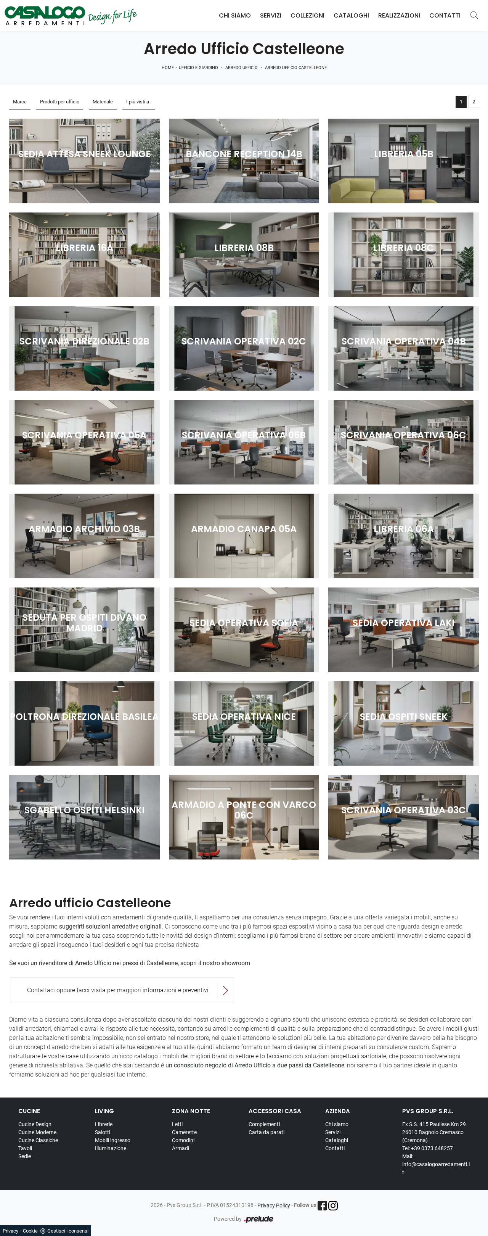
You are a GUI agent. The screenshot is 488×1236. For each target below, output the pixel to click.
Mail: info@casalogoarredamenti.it (436, 1164)
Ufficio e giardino (198, 67)
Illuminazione (110, 1148)
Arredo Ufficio (241, 67)
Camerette (184, 1132)
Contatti (445, 15)
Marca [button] (20, 102)
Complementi (264, 1124)
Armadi (180, 1148)
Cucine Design (34, 1124)
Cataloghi (351, 15)
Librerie (103, 1124)
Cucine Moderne (37, 1132)
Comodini (183, 1140)
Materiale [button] (103, 102)
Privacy (10, 1231)
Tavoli (25, 1148)
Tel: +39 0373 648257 (427, 1148)
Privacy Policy (273, 1205)
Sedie (24, 1156)
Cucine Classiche (38, 1140)
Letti (177, 1124)
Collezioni (307, 15)
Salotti (102, 1132)
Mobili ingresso (112, 1140)
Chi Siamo (235, 15)
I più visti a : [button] (138, 102)
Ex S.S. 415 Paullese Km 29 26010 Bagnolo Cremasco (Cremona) (434, 1132)
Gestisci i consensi (67, 1231)
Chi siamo (336, 1124)
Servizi (270, 15)
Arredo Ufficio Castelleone (296, 67)
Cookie (30, 1231)
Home (168, 67)
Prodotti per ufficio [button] (59, 102)
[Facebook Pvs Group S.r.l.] (322, 1205)
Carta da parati (266, 1132)
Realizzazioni (399, 15)
